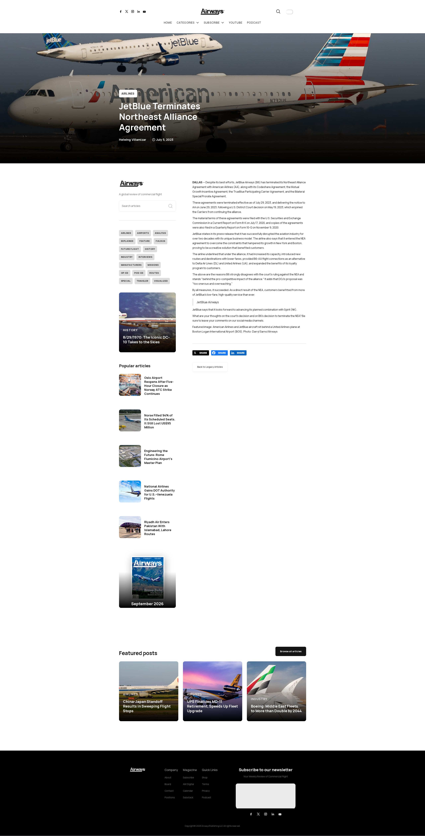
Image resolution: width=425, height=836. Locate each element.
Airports (143, 233)
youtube (235, 22)
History (150, 249)
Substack (188, 797)
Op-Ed (124, 273)
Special (126, 280)
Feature (144, 241)
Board (168, 784)
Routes (154, 273)
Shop (205, 777)
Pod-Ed (138, 273)
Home (168, 22)
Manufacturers (131, 265)
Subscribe (188, 777)
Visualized (161, 280)
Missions (153, 265)
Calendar (188, 790)
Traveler (142, 280)
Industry (127, 257)
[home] (212, 12)
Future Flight (130, 249)
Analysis (160, 233)
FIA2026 (160, 241)
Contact (169, 790)
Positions (170, 797)
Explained (127, 241)
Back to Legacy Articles (210, 366)
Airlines (128, 93)
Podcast (206, 797)
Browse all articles (290, 651)
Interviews (145, 257)
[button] (289, 12)
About (168, 777)
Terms (205, 784)
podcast (254, 22)
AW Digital (188, 784)
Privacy (206, 790)
